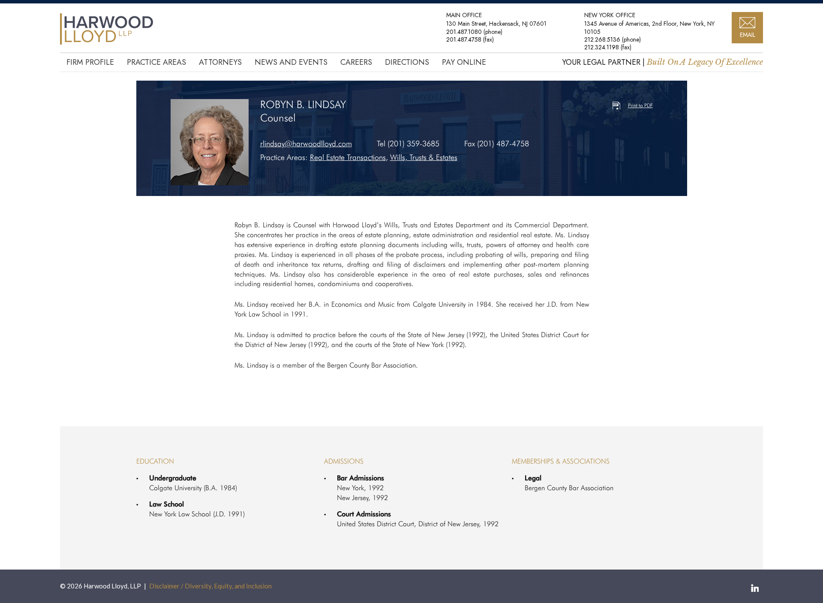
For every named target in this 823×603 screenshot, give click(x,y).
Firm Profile (90, 62)
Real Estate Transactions (348, 157)
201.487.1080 (464, 31)
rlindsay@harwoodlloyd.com (306, 143)
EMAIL (747, 34)
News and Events (291, 62)
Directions (407, 62)
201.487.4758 (463, 39)
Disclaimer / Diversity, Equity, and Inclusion (210, 586)
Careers (356, 62)
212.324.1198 (601, 47)
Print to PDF (640, 105)
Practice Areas (156, 62)
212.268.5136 (602, 39)
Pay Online (464, 62)
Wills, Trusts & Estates (423, 157)
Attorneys (220, 62)
